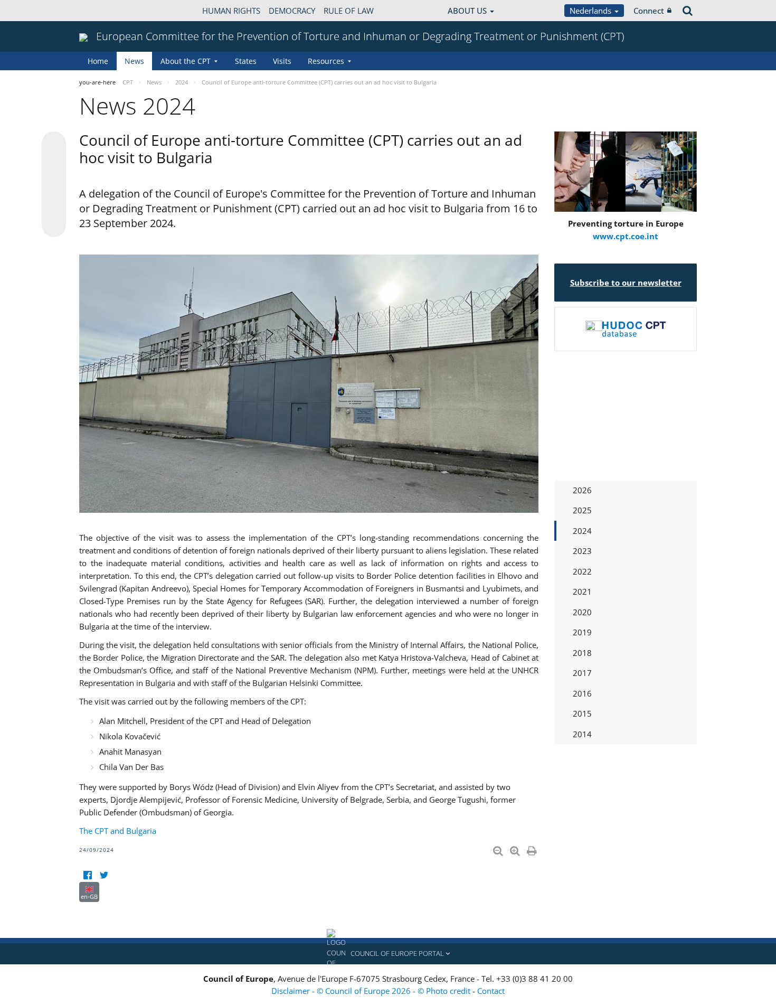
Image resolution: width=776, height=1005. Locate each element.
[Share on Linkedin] (54, 205)
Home (98, 61)
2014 (582, 734)
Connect (648, 10)
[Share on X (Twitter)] (54, 165)
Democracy (292, 10)
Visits (282, 61)
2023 (582, 551)
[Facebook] (87, 875)
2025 (582, 510)
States (246, 61)
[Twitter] (104, 875)
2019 (582, 632)
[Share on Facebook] (54, 185)
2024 (582, 530)
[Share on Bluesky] (54, 145)
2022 (582, 571)
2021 (582, 591)
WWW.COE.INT (105, 10)
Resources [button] (326, 61)
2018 (582, 652)
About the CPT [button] (185, 61)
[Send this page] (54, 225)
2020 (582, 612)
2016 (582, 693)
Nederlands (591, 10)
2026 (582, 490)
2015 (582, 713)
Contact (491, 990)
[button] (388, 953)
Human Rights (231, 10)
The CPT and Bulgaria (117, 830)
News (134, 61)
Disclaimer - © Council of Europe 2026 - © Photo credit (371, 990)
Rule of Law (349, 10)
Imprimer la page (532, 848)
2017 (582, 673)
